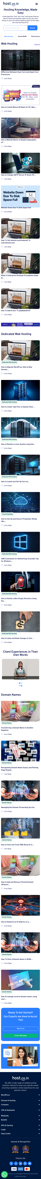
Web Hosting (8, 36)
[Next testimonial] (20, 685)
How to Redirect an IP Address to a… (16, 922)
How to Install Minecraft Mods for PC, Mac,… (19, 107)
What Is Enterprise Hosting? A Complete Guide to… (19, 276)
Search (32, 28)
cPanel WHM (22, 36)
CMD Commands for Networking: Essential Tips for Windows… (20, 560)
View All (37, 45)
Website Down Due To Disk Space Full (16, 208)
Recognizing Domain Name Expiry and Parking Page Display (19, 769)
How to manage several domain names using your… (19, 998)
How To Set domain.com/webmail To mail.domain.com (15, 241)
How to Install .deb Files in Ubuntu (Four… (18, 407)
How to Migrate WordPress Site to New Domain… (16, 368)
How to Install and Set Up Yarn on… (15, 482)
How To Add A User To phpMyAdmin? (15, 311)
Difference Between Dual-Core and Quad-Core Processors (19, 73)
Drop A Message (21, 1036)
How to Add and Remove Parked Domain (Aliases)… (17, 883)
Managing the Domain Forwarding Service (18, 807)
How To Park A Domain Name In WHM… (17, 959)
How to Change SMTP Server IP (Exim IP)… (18, 175)
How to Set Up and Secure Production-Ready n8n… (19, 520)
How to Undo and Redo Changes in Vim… (17, 638)
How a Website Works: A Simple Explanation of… (18, 141)
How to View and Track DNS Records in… (17, 845)
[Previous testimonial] (20, 683)
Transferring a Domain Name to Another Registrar (17, 729)
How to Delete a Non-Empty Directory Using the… (19, 600)
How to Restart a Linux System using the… (18, 444)
